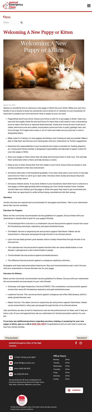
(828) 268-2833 (39, 324)
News (7, 17)
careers (76, 390)
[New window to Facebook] (76, 343)
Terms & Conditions (26, 409)
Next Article (81, 338)
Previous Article (12, 338)
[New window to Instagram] (80, 343)
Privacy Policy (15, 409)
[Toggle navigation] (89, 6)
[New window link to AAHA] (22, 400)
